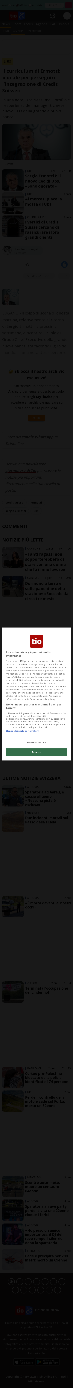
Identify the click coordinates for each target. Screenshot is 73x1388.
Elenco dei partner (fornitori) (22, 730)
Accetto (36, 752)
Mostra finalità (36, 742)
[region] (36, 694)
